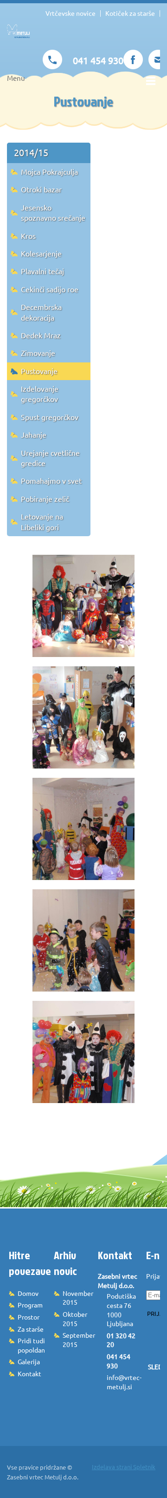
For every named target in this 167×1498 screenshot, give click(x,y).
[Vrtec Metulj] (18, 35)
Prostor (28, 1317)
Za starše (31, 1329)
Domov (28, 1293)
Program (30, 1305)
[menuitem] (48, 153)
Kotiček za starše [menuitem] (130, 13)
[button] (83, 606)
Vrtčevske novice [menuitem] (70, 13)
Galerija (29, 1362)
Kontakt (29, 1374)
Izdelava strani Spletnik (123, 1467)
